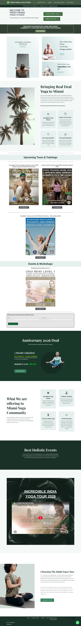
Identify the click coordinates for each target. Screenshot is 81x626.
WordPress (9, 624)
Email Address (44, 317)
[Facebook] (73, 618)
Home (34, 2)
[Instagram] (71, 618)
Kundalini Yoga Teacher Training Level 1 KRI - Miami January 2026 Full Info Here (24, 165)
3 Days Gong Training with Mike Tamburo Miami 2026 (57, 165)
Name (9, 317)
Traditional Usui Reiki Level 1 (40, 268)
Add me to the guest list (13, 323)
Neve (8, 622)
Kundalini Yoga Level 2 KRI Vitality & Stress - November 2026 (40, 216)
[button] (45, 2)
